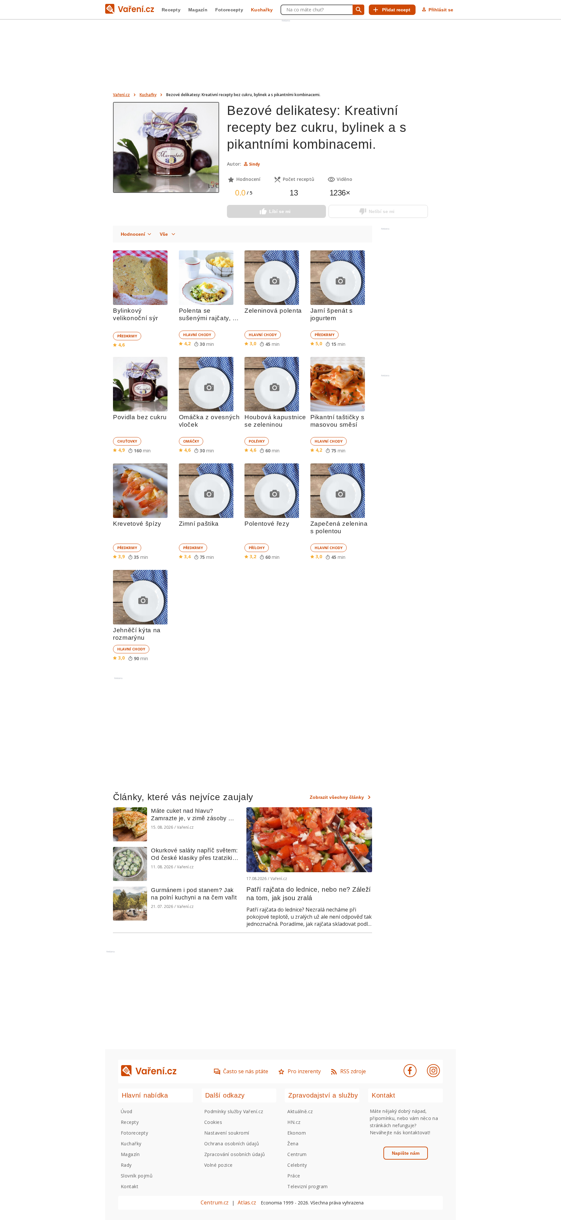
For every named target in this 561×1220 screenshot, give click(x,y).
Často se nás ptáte (245, 1071)
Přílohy (257, 547)
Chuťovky (127, 441)
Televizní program (307, 1186)
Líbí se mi (280, 211)
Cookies (213, 1122)
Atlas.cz (247, 1202)
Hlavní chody (197, 334)
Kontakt (129, 1186)
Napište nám (405, 1153)
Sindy (254, 164)
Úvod (126, 1111)
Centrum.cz (215, 1202)
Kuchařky (262, 9)
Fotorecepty (229, 9)
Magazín (197, 9)
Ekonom (296, 1133)
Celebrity (297, 1165)
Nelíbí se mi (381, 211)
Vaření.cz (121, 94)
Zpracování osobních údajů (234, 1154)
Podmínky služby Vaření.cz (233, 1111)
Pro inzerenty (304, 1071)
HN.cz (293, 1122)
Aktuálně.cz (300, 1111)
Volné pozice (218, 1165)
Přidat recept (396, 9)
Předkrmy (127, 335)
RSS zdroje (353, 1071)
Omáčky (191, 441)
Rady (126, 1165)
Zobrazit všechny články (337, 797)
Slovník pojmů (137, 1176)
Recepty (171, 9)
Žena (292, 1143)
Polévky (257, 441)
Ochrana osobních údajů (231, 1143)
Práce (293, 1176)
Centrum (296, 1154)
